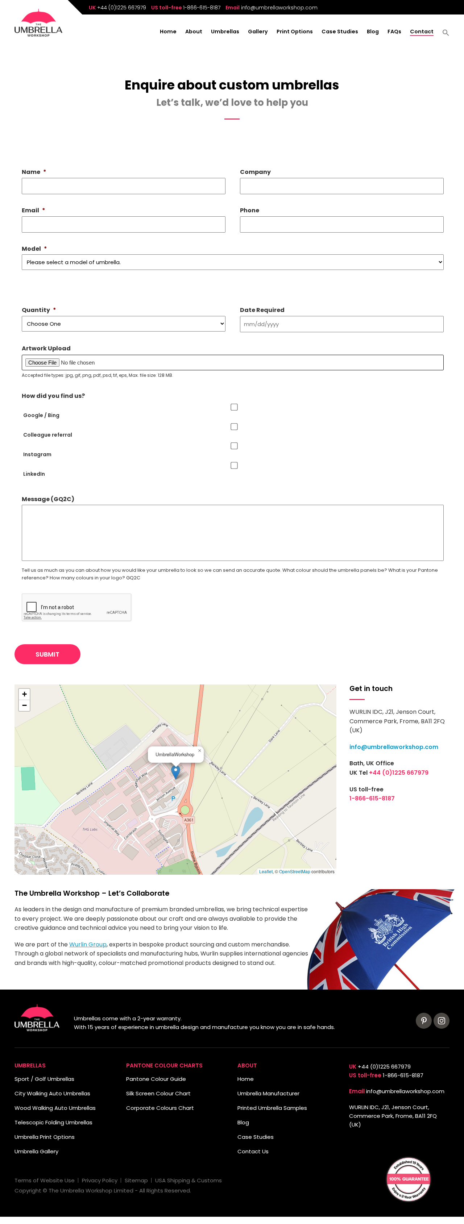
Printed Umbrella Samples (272, 1108)
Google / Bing (41, 415)
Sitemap (136, 1180)
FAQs (394, 32)
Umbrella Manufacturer (268, 1093)
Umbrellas (225, 32)
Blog (373, 32)
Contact (422, 32)
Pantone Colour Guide (156, 1079)
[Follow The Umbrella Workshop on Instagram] (442, 1021)
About (193, 32)
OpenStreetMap (294, 871)
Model (34, 249)
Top (17, 1206)
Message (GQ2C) (48, 499)
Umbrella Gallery (36, 1151)
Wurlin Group (88, 944)
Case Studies (340, 32)
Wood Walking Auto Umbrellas (55, 1108)
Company (255, 172)
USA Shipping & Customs (188, 1180)
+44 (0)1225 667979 (121, 7)
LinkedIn (34, 474)
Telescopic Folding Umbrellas (53, 1122)
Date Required (262, 310)
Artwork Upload (46, 349)
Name (34, 172)
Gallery (258, 32)
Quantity (39, 310)
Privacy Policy (99, 1180)
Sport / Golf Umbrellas (44, 1079)
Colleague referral (47, 434)
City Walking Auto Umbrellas (52, 1093)
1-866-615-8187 (201, 7)
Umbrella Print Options (44, 1137)
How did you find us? (53, 396)
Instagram (37, 454)
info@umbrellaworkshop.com (279, 7)
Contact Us (253, 1151)
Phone (249, 211)
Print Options (295, 32)
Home (168, 32)
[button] (446, 35)
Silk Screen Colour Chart (158, 1093)
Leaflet (266, 871)
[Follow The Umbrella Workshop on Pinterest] (424, 1021)
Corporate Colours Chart (160, 1108)
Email (33, 211)
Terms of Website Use (44, 1180)
